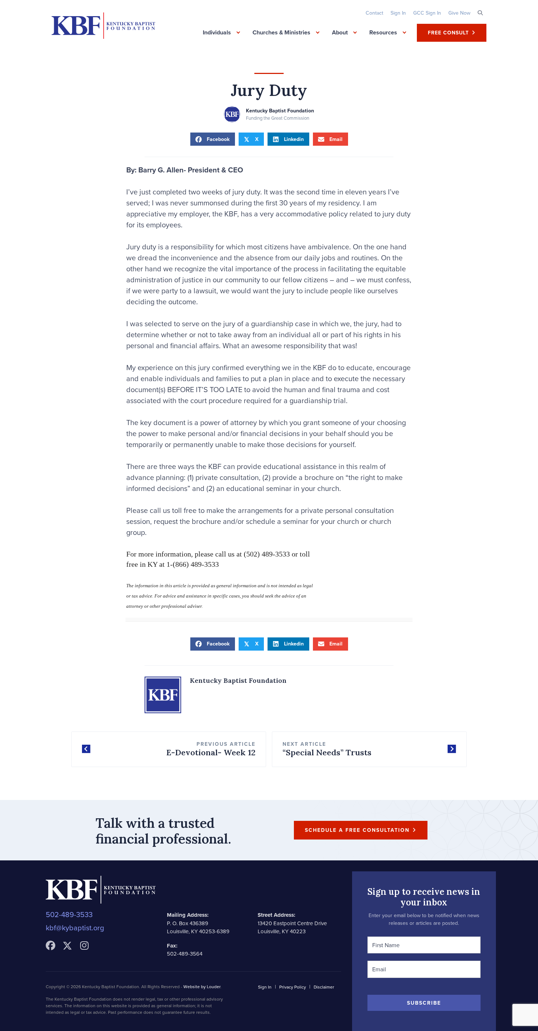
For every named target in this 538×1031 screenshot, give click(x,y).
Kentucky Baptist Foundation (280, 110)
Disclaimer (324, 987)
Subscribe (424, 1002)
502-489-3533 (69, 914)
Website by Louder (201, 986)
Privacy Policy (292, 987)
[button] (480, 13)
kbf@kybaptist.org (75, 927)
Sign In (265, 987)
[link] (374, 13)
